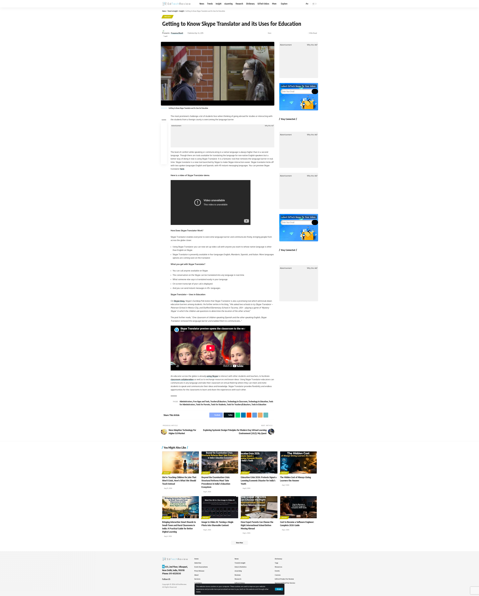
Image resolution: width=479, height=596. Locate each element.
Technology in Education (258, 401)
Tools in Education (258, 404)
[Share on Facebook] (274, 33)
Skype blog (179, 301)
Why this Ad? (269, 125)
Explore (284, 3)
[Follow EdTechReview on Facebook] (282, 125)
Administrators (186, 401)
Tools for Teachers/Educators (239, 404)
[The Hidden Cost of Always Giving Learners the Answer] (298, 462)
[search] (303, 4)
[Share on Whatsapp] (281, 33)
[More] (305, 33)
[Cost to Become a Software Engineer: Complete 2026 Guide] (298, 507)
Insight (167, 17)
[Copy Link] (301, 33)
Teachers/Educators (218, 401)
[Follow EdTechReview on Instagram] (302, 125)
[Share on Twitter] (278, 33)
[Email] (297, 33)
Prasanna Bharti (177, 33)
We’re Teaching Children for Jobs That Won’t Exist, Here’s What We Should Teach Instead (179, 480)
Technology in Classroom (237, 401)
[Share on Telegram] (293, 33)
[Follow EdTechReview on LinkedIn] (309, 125)
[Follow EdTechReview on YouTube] (296, 125)
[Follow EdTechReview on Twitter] (289, 125)
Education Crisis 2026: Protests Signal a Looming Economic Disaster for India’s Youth (259, 480)
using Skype (212, 376)
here (182, 169)
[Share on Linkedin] (285, 33)
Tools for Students (218, 404)
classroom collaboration (182, 379)
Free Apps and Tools (201, 401)
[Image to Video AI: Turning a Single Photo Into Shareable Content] (220, 507)
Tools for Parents (203, 404)
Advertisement (176, 125)
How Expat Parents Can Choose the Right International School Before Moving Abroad (257, 525)
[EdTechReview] (176, 3)
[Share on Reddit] (289, 33)
